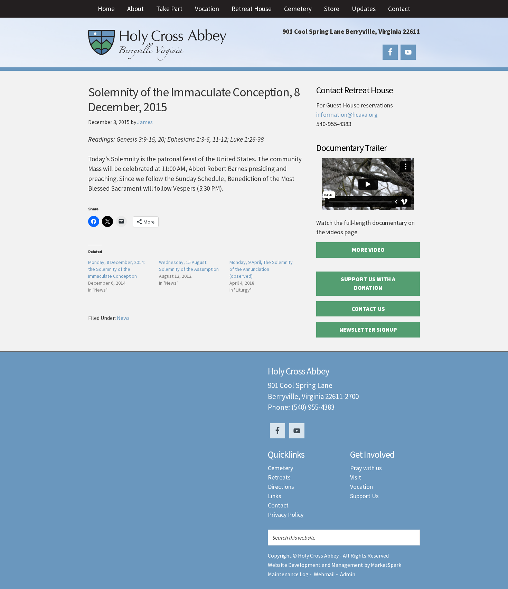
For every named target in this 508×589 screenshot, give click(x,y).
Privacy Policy (285, 515)
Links (274, 496)
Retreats (279, 477)
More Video (368, 250)
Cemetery (280, 468)
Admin (347, 574)
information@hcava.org (347, 114)
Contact (278, 505)
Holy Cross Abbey (157, 44)
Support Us (364, 496)
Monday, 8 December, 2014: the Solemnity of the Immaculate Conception (116, 269)
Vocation (361, 487)
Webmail (324, 574)
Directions (281, 487)
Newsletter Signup (368, 329)
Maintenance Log (288, 574)
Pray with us (366, 468)
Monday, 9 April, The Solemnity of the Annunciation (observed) (261, 269)
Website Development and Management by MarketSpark (334, 564)
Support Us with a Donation (368, 283)
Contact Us (368, 309)
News (123, 317)
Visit (355, 477)
